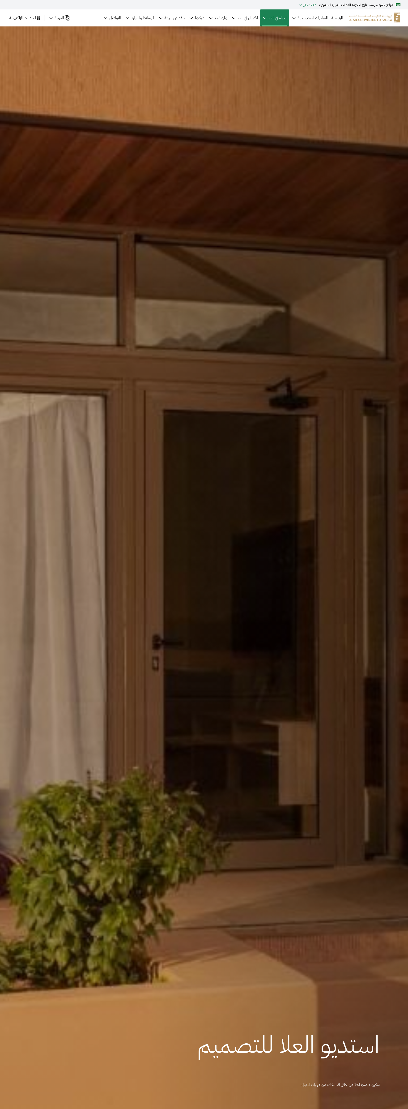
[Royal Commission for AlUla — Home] (374, 18)
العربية (59, 18)
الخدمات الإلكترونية (22, 18)
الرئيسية (337, 18)
